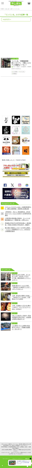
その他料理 (23, 66)
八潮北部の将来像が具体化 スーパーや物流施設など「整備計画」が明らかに (17, 219)
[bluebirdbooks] (26, 124)
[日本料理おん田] (6, 124)
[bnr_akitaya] (26, 144)
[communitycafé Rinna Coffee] (16, 134)
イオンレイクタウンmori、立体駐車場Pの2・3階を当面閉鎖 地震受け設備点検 (18, 208)
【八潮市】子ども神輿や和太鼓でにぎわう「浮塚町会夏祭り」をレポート (21, 327)
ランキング (29, 3)
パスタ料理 (15, 71)
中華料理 (29, 66)
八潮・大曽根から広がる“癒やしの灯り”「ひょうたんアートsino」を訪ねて (21, 307)
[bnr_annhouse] (16, 154)
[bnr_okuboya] (6, 154)
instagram (19, 185)
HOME (2, 9)
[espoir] (16, 144)
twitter (12, 185)
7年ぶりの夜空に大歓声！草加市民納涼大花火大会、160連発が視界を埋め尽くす (21, 317)
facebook (5, 185)
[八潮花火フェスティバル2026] (16, 199)
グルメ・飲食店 (16, 66)
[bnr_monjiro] (6, 144)
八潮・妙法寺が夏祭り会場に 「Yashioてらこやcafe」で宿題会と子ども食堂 (21, 297)
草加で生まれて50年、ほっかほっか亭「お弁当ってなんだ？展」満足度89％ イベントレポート (21, 277)
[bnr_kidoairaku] (6, 134)
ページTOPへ (30, 466)
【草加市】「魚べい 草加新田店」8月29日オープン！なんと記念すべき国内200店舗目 (18, 213)
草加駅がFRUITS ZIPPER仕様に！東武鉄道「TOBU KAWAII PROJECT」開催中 (18, 224)
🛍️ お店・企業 (9, 9)
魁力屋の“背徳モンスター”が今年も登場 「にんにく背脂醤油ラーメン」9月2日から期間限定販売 (18, 229)
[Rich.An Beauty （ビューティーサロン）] (26, 134)
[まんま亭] (16, 124)
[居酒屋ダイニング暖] (26, 154)
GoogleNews (26, 185)
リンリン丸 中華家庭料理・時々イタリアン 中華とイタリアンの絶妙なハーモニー (21, 63)
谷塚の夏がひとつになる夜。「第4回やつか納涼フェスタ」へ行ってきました (21, 287)
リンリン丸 (16, 9)
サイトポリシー (6, 458)
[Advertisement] (16, 39)
